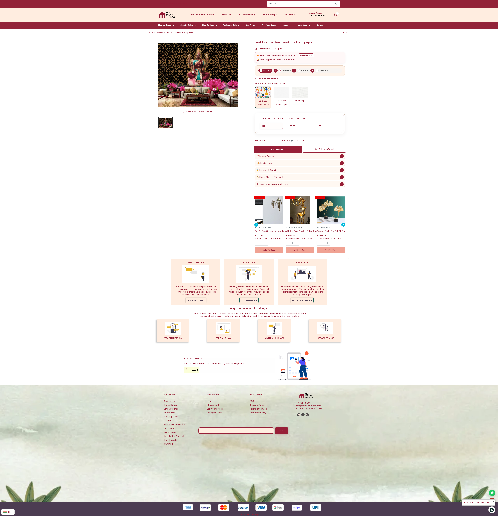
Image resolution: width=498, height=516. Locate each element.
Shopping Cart (214, 412)
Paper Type (170, 432)
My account (316, 15)
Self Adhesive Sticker (174, 424)
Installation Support (174, 436)
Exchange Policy (258, 412)
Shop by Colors (186, 25)
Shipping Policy (257, 404)
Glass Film (226, 14)
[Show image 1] (165, 122)
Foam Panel (170, 412)
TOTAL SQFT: (261, 140)
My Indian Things (263, 227)
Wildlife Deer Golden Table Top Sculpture (302, 231)
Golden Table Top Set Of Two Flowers (333, 231)
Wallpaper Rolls (230, 25)
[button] (256, 225)
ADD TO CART (277, 149)
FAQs (252, 401)
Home (152, 33)
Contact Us (289, 14)
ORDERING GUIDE (249, 300)
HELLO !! (191, 369)
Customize (169, 401)
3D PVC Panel (171, 408)
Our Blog (168, 443)
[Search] (336, 4)
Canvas (320, 25)
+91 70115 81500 (303, 403)
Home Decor (302, 25)
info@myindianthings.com (308, 405)
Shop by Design (164, 25)
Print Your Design (269, 25)
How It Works (170, 440)
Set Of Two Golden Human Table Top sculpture (271, 231)
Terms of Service (258, 408)
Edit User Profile (215, 408)
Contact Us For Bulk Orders (309, 408)
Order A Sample (269, 14)
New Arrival (250, 25)
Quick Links (169, 394)
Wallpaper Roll (171, 416)
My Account (213, 404)
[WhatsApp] (492, 493)
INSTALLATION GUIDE (302, 300)
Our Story (169, 428)
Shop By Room (208, 25)
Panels (285, 25)
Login (209, 401)
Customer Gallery (246, 14)
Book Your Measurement (203, 14)
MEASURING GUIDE (196, 300)
